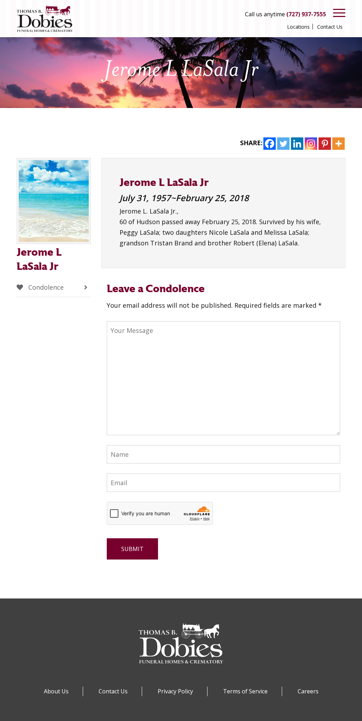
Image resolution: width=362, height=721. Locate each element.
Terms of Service (245, 691)
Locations (298, 26)
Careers (308, 691)
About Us (56, 691)
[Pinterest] (325, 143)
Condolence (45, 287)
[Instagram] (311, 143)
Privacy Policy (175, 691)
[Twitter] (283, 143)
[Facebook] (269, 143)
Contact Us (330, 26)
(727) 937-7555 (306, 14)
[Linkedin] (297, 143)
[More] (338, 143)
